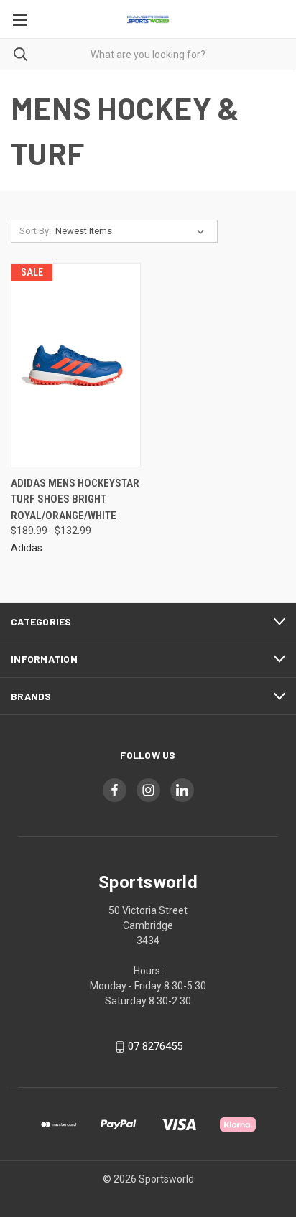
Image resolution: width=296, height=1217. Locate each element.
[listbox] (132, 231)
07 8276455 (155, 1046)
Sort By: (35, 230)
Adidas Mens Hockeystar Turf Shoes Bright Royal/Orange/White (75, 499)
